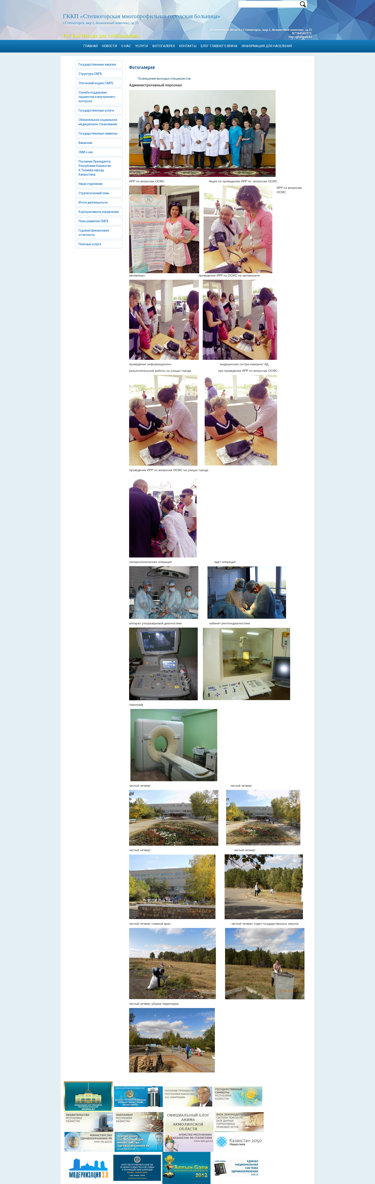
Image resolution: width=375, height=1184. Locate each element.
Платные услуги (90, 244)
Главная (90, 46)
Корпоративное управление (99, 212)
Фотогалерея (163, 46)
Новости (109, 46)
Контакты (187, 46)
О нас (126, 46)
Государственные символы (98, 133)
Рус (67, 35)
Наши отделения (90, 184)
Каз (76, 35)
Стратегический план (94, 193)
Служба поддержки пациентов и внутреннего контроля (97, 97)
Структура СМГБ (90, 74)
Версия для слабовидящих (110, 35)
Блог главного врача (219, 46)
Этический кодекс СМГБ (96, 83)
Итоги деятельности (93, 202)
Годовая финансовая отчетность (94, 233)
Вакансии (85, 143)
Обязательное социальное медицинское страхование (98, 122)
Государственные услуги (96, 110)
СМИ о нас (86, 152)
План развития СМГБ (94, 221)
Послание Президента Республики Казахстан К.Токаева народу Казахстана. (95, 168)
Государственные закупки (97, 64)
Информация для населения (267, 46)
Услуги (141, 46)
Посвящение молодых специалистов (164, 78)
